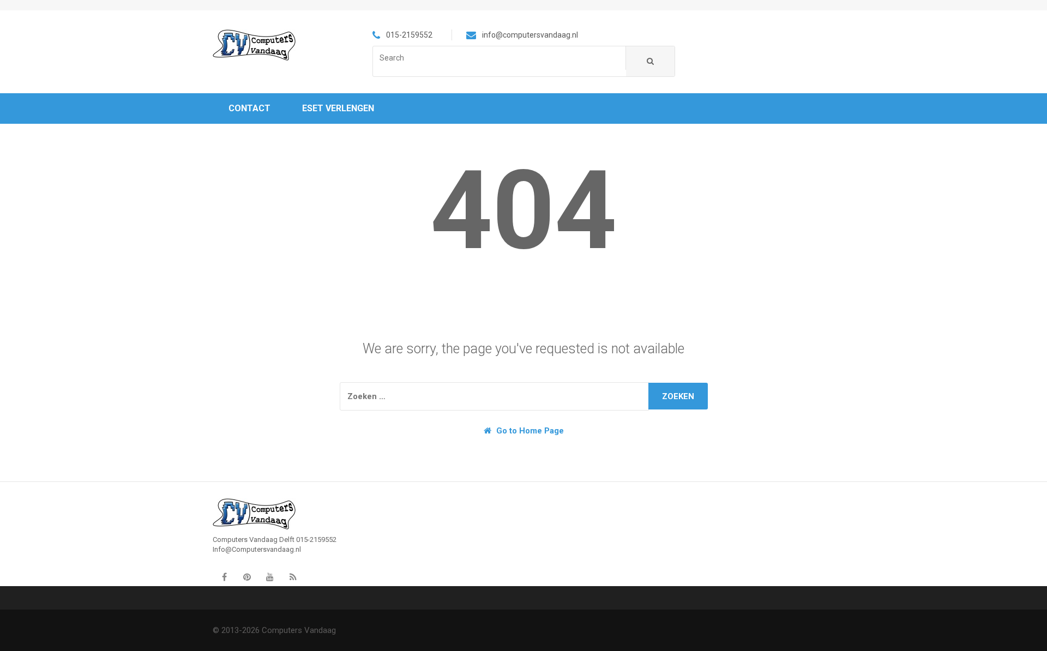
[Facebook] (224, 577)
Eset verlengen (338, 108)
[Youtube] (270, 577)
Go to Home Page (529, 431)
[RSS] (293, 577)
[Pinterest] (247, 577)
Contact (249, 108)
